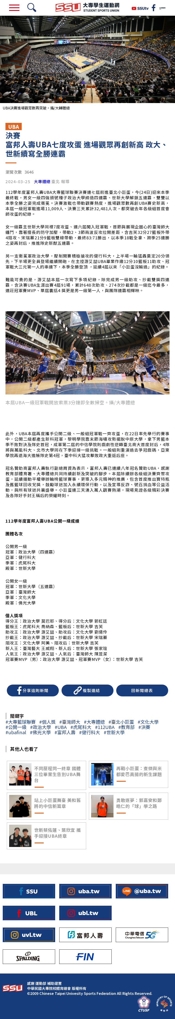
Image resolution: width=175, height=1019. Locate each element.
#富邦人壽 (64, 732)
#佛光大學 (40, 732)
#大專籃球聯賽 (20, 721)
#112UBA (105, 727)
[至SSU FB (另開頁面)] (29, 891)
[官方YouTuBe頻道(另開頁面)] (140, 8)
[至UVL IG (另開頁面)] (29, 935)
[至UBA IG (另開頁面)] (85, 891)
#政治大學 (40, 727)
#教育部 (126, 727)
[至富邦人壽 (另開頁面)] (85, 935)
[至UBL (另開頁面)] (29, 913)
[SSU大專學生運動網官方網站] (87, 8)
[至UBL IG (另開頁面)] (85, 913)
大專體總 (42, 181)
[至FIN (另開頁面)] (85, 956)
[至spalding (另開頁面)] (29, 956)
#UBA (61, 727)
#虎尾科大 (80, 727)
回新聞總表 (142, 690)
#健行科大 (89, 732)
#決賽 (144, 727)
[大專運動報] (162, 7)
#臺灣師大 (69, 721)
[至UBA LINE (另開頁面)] (142, 891)
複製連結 (91, 690)
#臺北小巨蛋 (121, 721)
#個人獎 (47, 721)
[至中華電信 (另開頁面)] (142, 935)
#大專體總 (94, 721)
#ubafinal (15, 732)
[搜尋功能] (31, 8)
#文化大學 (148, 721)
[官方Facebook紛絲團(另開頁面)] (153, 7)
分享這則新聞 (36, 690)
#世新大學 (114, 732)
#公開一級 (15, 727)
